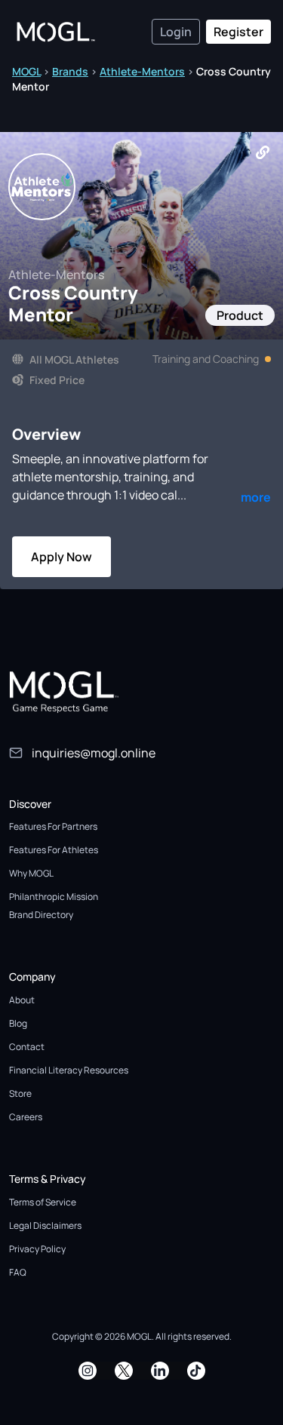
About (22, 1000)
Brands (70, 71)
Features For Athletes (53, 849)
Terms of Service (42, 1202)
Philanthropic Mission (53, 896)
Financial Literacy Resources (68, 1070)
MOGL (26, 71)
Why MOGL (31, 873)
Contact (27, 1046)
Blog (18, 1023)
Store (20, 1093)
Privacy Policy (37, 1248)
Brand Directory (41, 914)
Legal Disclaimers (45, 1225)
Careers (25, 1116)
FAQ (17, 1272)
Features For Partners (53, 826)
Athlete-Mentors (142, 71)
